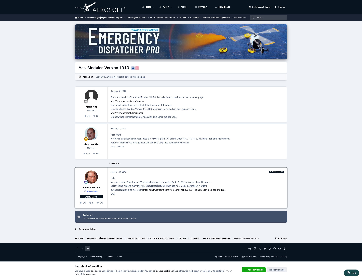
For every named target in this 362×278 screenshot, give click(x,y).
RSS (120, 256)
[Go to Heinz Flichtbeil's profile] (91, 177)
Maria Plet (88, 77)
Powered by (273, 256)
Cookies (109, 256)
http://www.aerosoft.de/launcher (127, 113)
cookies (94, 271)
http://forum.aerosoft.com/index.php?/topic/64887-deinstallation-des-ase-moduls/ (184, 190)
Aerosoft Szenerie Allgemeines (129, 77)
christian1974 (91, 144)
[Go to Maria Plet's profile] (79, 76)
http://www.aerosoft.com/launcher (128, 101)
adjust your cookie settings (165, 271)
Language (81, 256)
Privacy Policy (96, 256)
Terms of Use (89, 274)
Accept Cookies (255, 270)
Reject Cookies (277, 270)
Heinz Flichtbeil (91, 187)
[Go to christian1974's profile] (91, 133)
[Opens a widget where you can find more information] (351, 273)
